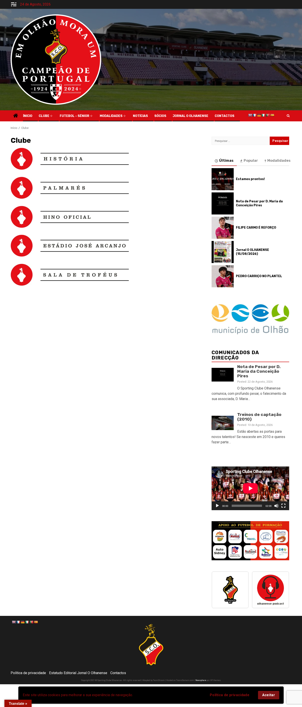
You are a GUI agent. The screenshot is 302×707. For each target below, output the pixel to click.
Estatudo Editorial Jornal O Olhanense (78, 673)
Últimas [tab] (226, 160)
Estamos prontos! (250, 179)
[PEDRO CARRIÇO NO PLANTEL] (223, 276)
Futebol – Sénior (74, 116)
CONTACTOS (224, 116)
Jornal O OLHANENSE (190, 116)
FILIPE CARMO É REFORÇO (256, 227)
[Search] (288, 116)
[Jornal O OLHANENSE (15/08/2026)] (223, 252)
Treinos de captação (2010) (259, 417)
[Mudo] (276, 506)
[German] (259, 115)
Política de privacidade (229, 695)
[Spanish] (272, 115)
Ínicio (27, 116)
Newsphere (200, 680)
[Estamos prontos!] (223, 179)
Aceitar (268, 695)
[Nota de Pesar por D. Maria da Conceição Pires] (223, 203)
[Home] (15, 116)
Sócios (160, 116)
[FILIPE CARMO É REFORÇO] (223, 228)
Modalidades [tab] (279, 160)
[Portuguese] (268, 115)
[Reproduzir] (217, 506)
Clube (44, 116)
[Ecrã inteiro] (283, 506)
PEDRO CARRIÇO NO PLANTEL (259, 276)
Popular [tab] (251, 160)
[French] (254, 115)
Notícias (140, 116)
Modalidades (111, 116)
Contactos (118, 673)
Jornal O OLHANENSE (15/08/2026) (252, 252)
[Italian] (263, 115)
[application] (250, 488)
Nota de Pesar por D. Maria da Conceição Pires (259, 203)
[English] (250, 115)
